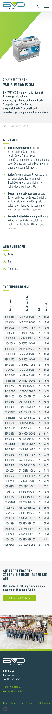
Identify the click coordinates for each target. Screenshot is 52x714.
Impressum (27, 703)
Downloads (9, 703)
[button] (5, 709)
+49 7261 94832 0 (12, 687)
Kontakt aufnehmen (19, 598)
